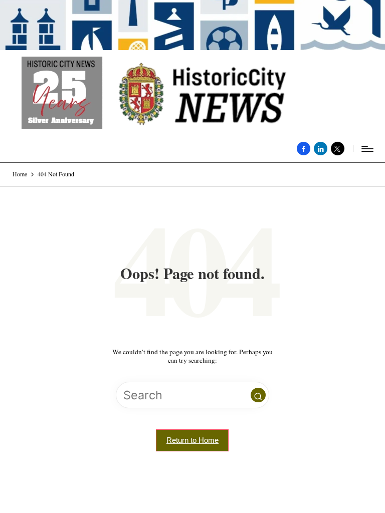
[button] (258, 395)
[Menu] (366, 149)
